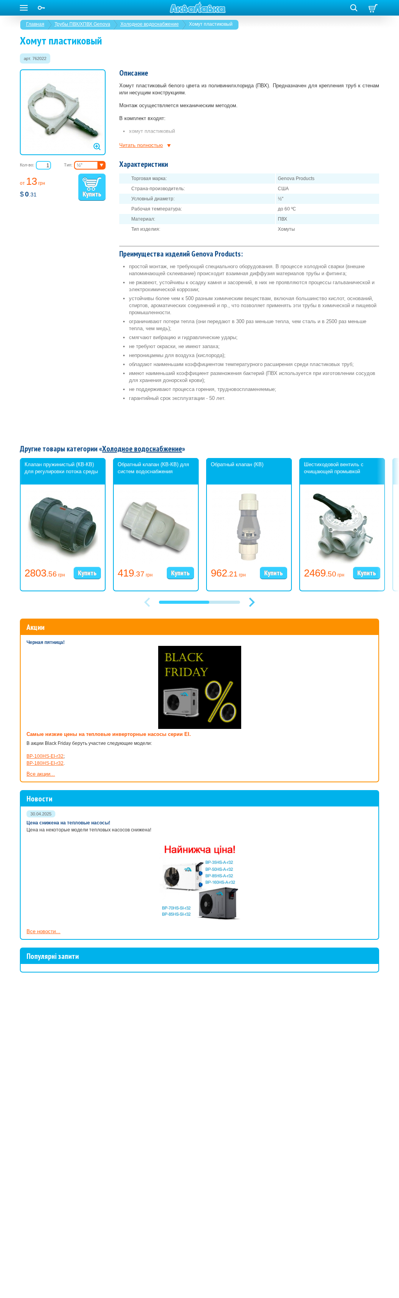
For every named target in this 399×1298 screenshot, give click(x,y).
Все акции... (40, 774)
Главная (35, 24)
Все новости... (43, 931)
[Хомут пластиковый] (62, 112)
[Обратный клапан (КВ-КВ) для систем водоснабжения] (156, 562)
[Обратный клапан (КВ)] (249, 562)
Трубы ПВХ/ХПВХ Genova (82, 24)
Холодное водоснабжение (149, 24)
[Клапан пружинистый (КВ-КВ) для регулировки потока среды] (63, 562)
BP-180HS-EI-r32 (45, 763)
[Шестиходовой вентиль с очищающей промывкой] (342, 562)
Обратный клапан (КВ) (237, 464)
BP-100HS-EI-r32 (45, 756)
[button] (252, 602)
